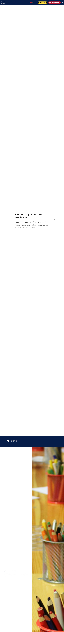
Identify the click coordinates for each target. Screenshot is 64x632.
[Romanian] (33, 2)
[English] (31, 2)
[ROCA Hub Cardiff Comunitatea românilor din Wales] (3, 2)
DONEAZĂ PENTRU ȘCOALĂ (54, 2)
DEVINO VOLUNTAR (42, 2)
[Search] (62, 2)
